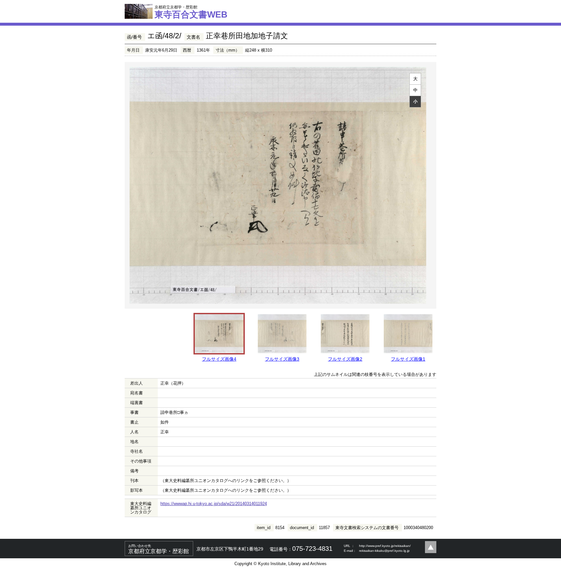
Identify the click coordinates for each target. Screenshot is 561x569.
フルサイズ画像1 (408, 359)
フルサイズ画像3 (282, 359)
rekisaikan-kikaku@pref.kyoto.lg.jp (384, 550)
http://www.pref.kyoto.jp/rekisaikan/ (385, 546)
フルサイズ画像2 (345, 359)
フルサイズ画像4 (219, 359)
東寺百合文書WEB (191, 12)
